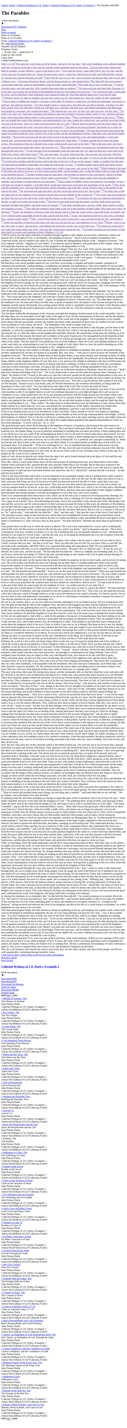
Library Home (8, 5)
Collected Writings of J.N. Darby (33, 5)
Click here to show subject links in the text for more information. (32, 955)
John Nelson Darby (14, 43)
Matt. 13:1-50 (63, 148)
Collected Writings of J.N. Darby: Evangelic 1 (72, 5)
